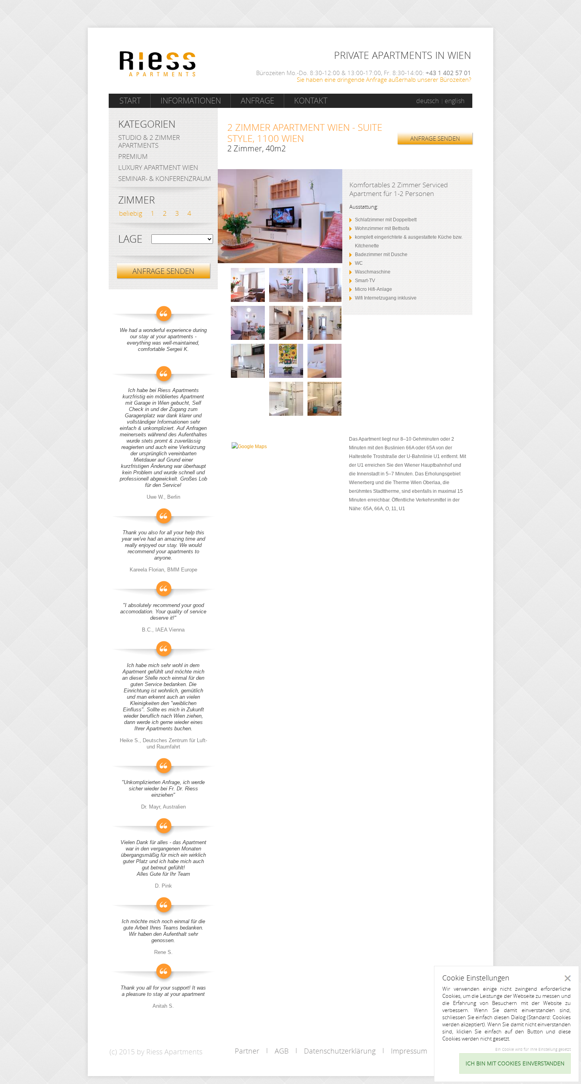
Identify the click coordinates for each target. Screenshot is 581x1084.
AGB (282, 1051)
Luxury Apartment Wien (158, 167)
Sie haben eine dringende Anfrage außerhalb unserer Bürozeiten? (384, 79)
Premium (133, 156)
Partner (247, 1051)
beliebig (130, 213)
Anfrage (257, 100)
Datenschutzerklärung (339, 1051)
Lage (130, 239)
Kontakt (310, 100)
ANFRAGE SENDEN (435, 138)
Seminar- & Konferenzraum (164, 178)
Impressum (409, 1051)
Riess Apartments (158, 64)
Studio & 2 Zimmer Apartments (149, 141)
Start (130, 100)
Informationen (190, 100)
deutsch (427, 100)
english (454, 100)
